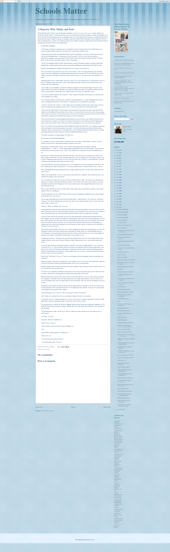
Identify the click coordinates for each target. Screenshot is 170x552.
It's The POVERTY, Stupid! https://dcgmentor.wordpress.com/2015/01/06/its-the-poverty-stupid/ (124, 88)
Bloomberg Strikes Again (123, 310)
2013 (117, 185)
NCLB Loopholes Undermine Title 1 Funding (125, 279)
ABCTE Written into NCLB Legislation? (124, 381)
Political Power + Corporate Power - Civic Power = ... (125, 335)
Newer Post (39, 407)
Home (73, 407)
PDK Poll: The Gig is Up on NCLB (125, 260)
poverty (43, 349)
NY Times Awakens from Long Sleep (125, 314)
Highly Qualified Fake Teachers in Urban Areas (125, 385)
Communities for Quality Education (123, 363)
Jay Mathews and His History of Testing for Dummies (118, 457)
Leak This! (119, 269)
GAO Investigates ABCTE (123, 367)
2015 (117, 180)
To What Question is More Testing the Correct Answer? (118, 521)
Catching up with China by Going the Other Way (125, 231)
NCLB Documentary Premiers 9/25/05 (124, 275)
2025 (117, 153)
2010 (117, 193)
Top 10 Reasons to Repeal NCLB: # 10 (125, 242)
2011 (117, 191)
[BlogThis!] (63, 347)
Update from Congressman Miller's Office (125, 339)
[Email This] (61, 347)
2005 (117, 207)
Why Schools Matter (122, 257)
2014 (117, 182)
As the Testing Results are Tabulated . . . (123, 401)
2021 (117, 164)
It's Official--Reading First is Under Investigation (125, 351)
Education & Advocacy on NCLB (125, 266)
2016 (117, 177)
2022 (117, 161)
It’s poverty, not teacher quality (121, 98)
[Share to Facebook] (66, 347)
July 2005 (120, 409)
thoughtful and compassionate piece (81, 33)
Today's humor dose (122, 317)
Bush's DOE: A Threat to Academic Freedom (125, 263)
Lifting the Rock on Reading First (125, 234)
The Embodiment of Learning (118, 510)
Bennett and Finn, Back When (124, 225)
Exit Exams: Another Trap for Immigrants (124, 295)
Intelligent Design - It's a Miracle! (125, 272)
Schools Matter (61, 10)
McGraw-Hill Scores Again (124, 329)
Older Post (107, 407)
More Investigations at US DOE (125, 355)
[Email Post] (58, 346)
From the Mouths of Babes (123, 245)
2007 (117, 202)
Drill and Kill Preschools (123, 388)
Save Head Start (121, 287)
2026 (117, 150)
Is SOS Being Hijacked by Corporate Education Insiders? (123, 76)
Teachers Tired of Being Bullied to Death (124, 73)
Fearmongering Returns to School (125, 292)
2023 (117, 158)
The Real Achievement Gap (124, 289)
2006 (117, 204)
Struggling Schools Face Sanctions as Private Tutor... (125, 343)
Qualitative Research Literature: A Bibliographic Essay (117, 478)
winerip (48, 349)
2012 (117, 188)
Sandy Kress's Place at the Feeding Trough (125, 248)
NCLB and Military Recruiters (124, 391)
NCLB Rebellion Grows (123, 298)
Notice (119, 301)
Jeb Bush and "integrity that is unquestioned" (124, 370)
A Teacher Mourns (121, 222)
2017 (117, 174)
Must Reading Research (123, 308)
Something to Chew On (123, 252)
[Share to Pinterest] (68, 347)
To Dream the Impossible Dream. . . (125, 322)
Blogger (93, 539)
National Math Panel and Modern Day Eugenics (117, 463)
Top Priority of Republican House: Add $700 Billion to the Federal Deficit (124, 64)
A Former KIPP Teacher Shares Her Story (123, 68)
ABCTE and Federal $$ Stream (124, 378)
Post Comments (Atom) (48, 411)
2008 (117, 199)
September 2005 (122, 217)
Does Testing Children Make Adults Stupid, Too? (124, 394)
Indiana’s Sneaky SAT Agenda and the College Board (123, 94)
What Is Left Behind (117, 526)
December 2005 (122, 209)
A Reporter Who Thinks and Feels (125, 357)
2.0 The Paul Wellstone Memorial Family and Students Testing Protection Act (118, 424)
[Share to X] (65, 347)
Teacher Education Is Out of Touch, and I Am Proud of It (118, 495)
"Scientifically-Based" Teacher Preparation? (124, 374)
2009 (117, 196)
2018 (117, 172)
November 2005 (122, 212)
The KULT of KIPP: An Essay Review (118, 515)
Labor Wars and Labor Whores (124, 332)
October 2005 (121, 215)
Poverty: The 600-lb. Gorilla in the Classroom (125, 283)
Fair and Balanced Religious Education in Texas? (124, 405)
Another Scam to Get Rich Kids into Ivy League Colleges (124, 102)
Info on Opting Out (122, 228)
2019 (117, 169)
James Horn (128, 127)
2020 (117, 166)
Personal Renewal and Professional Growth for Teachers (118, 470)
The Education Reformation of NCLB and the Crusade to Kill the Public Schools (118, 503)
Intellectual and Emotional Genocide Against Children (124, 326)
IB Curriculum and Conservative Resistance (125, 304)
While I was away (121, 254)
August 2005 (121, 220)
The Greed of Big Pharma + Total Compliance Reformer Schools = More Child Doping (123, 82)
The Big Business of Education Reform (124, 347)
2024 (117, 155)
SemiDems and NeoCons (123, 398)
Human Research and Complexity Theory (118, 450)
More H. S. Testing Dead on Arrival (124, 237)
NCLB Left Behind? (122, 320)
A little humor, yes (121, 360)
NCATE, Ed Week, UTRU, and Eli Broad (124, 60)
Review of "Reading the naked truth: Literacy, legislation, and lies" (118, 486)
